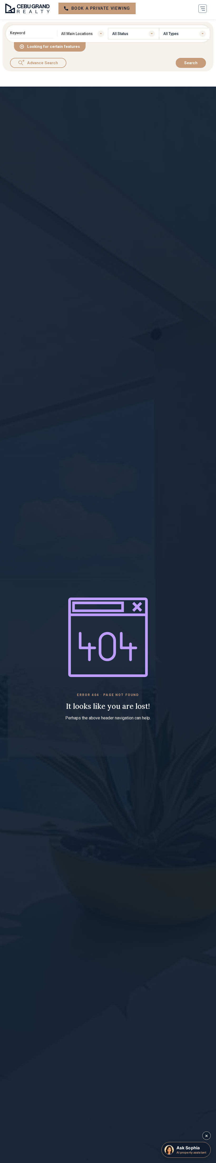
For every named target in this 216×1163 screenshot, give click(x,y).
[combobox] (82, 33)
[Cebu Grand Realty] (27, 8)
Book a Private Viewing (100, 8)
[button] (202, 8)
